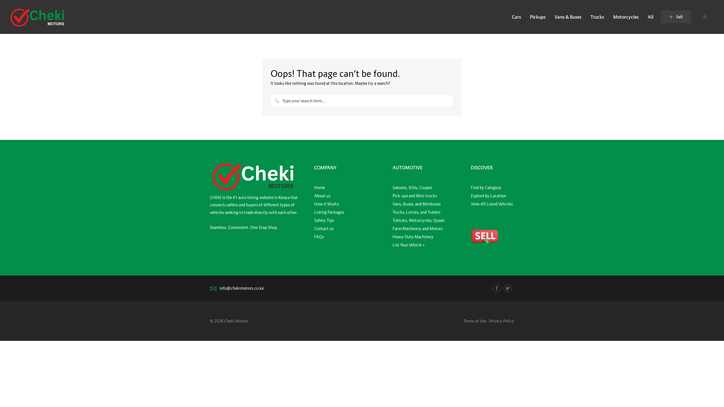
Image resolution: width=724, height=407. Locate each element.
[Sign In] (705, 17)
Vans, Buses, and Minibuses (417, 204)
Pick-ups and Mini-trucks (415, 195)
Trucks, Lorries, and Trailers (416, 212)
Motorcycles (626, 17)
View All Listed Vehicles (492, 204)
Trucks (597, 17)
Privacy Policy (501, 321)
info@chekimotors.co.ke (241, 288)
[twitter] (507, 288)
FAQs (319, 236)
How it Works (326, 204)
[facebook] (497, 288)
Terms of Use (475, 321)
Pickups (538, 17)
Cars (516, 17)
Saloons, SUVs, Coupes (412, 187)
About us (322, 195)
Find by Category (486, 187)
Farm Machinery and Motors (418, 228)
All (650, 17)
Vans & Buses (568, 17)
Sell (679, 16)
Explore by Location (488, 195)
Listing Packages (329, 212)
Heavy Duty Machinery (413, 236)
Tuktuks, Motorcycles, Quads (419, 220)
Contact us (323, 228)
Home (319, 187)
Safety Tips (324, 220)
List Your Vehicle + (409, 245)
